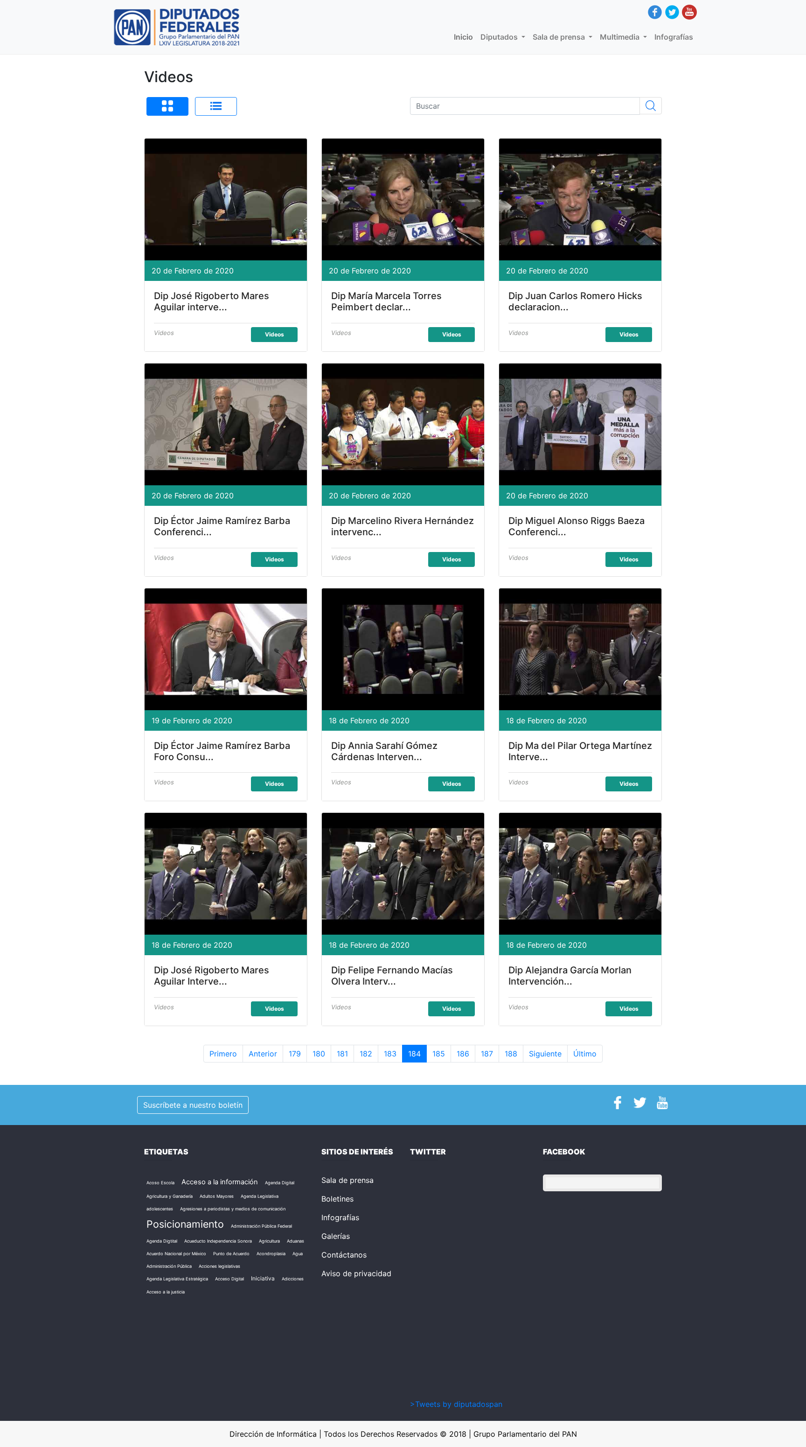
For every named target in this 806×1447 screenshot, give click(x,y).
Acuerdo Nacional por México (176, 1253)
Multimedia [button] (620, 37)
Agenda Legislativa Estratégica (177, 1278)
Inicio (465, 37)
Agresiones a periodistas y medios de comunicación (232, 1208)
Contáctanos (344, 1254)
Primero (223, 1053)
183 (390, 1053)
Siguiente (545, 1053)
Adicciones (293, 1278)
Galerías (335, 1236)
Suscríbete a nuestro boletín (193, 1105)
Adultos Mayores (217, 1196)
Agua (297, 1253)
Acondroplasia (271, 1253)
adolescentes (159, 1208)
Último (585, 1053)
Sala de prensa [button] (560, 37)
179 (295, 1053)
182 (366, 1053)
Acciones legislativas (219, 1266)
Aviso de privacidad (356, 1273)
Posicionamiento (185, 1224)
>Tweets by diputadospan (456, 1404)
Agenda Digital (279, 1182)
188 (511, 1053)
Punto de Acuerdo (231, 1253)
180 (319, 1053)
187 (487, 1053)
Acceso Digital (229, 1278)
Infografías (673, 37)
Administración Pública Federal (261, 1226)
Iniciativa (263, 1278)
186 (463, 1053)
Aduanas (295, 1241)
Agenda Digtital (161, 1241)
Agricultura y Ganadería (169, 1196)
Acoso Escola (160, 1182)
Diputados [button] (500, 37)
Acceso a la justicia (165, 1291)
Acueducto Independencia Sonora (218, 1241)
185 (438, 1053)
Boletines (337, 1198)
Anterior (263, 1053)
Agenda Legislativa (259, 1196)
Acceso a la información (219, 1182)
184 (414, 1053)
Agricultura (269, 1241)
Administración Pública (169, 1266)
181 (342, 1053)
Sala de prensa (347, 1180)
